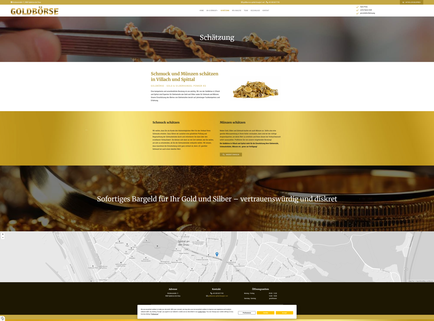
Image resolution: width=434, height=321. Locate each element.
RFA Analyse (236, 10)
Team (246, 10)
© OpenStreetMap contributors (424, 281)
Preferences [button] (154, 314)
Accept (284, 313)
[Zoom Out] (3, 237)
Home (202, 10)
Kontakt (266, 10)
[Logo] (61, 10)
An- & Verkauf (211, 10)
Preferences (247, 313)
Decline (265, 313)
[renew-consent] (2, 318)
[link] (212, 10)
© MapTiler (411, 281)
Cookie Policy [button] (202, 312)
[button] (411, 2)
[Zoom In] (3, 234)
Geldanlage (255, 10)
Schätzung (225, 10)
